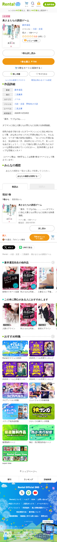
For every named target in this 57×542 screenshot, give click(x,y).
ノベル (17, 99)
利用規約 (26, 507)
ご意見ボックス (28, 503)
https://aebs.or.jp (19, 539)
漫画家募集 (13, 516)
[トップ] (8, 4)
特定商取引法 (21, 512)
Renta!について (15, 499)
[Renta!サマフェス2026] (18, 4)
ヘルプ (26, 499)
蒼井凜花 (26, 24)
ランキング (28, 479)
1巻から (5, 199)
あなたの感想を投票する (27, 176)
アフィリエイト (14, 507)
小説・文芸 (38, 28)
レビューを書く (33, 40)
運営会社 (44, 516)
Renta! (5, 254)
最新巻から (17, 199)
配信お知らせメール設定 (41, 80)
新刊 (9, 479)
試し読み (42, 228)
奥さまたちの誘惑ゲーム (30, 204)
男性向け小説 (32, 103)
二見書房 (18, 94)
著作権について (35, 512)
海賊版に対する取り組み (29, 516)
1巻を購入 (28, 61)
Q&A (33, 499)
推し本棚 (16, 74)
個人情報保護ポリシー (40, 507)
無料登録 (50, 4)
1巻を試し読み (29, 53)
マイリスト (43, 74)
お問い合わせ (43, 499)
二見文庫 (18, 108)
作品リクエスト (14, 503)
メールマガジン (42, 503)
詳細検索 (47, 479)
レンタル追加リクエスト (15, 80)
